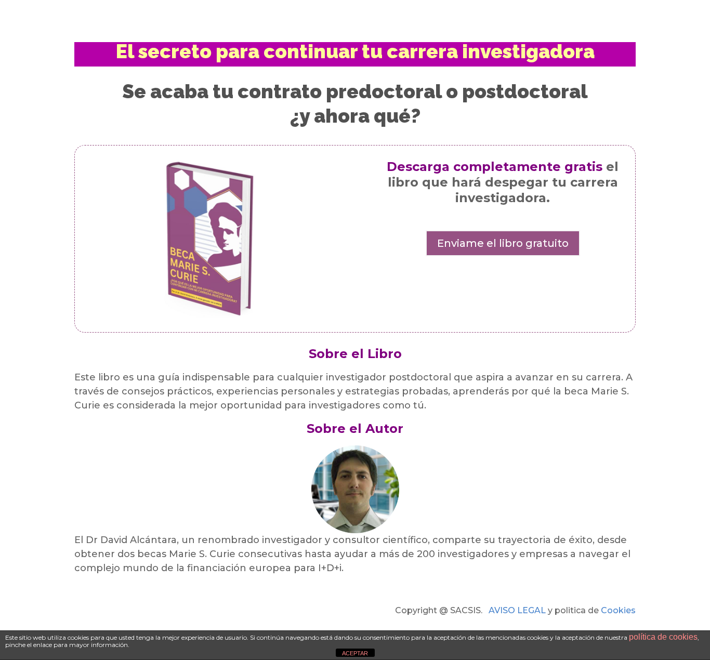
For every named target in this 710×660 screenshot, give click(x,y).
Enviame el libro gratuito (503, 243)
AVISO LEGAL (517, 610)
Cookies (618, 610)
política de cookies (663, 636)
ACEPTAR (355, 653)
